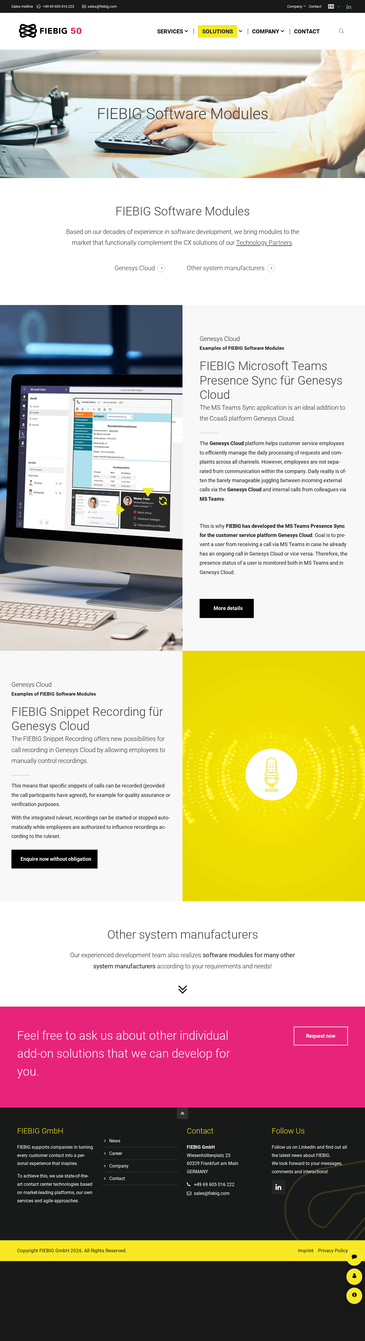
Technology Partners (264, 242)
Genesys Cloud (135, 268)
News (114, 1141)
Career (115, 1153)
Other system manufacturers (226, 268)
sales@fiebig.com (102, 6)
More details (228, 608)
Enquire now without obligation (56, 859)
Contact (315, 6)
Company (294, 6)
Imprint (306, 1250)
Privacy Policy (333, 1250)
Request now (320, 1036)
